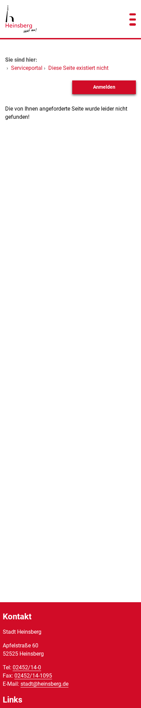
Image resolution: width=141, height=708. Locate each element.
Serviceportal (26, 68)
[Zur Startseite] (58, 19)
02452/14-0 (27, 667)
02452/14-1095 (33, 675)
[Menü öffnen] (132, 19)
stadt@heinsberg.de (44, 684)
